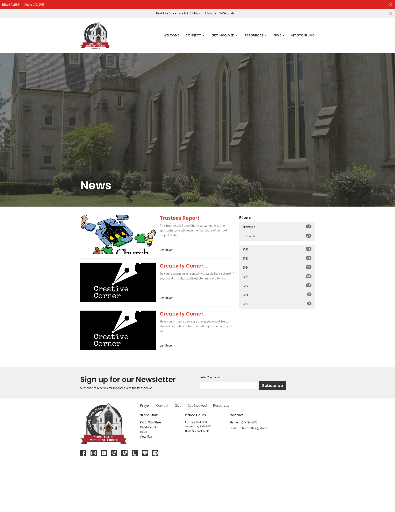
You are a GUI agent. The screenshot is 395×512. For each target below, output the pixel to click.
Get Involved (222, 35)
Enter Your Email (210, 377)
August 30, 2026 (34, 4)
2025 (276, 258)
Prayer (145, 405)
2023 (276, 277)
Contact (162, 405)
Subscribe (272, 385)
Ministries (276, 227)
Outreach (276, 236)
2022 (276, 286)
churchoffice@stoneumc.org (255, 428)
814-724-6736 (249, 422)
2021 (276, 295)
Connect (193, 35)
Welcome (171, 35)
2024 (276, 267)
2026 (276, 249)
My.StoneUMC (303, 35)
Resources (254, 35)
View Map (146, 436)
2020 (276, 304)
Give (277, 35)
